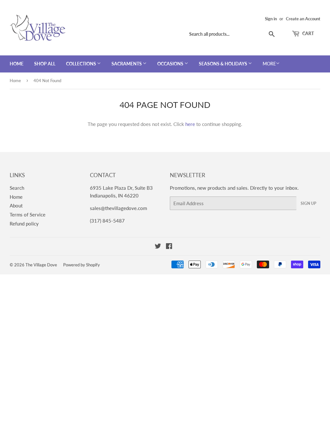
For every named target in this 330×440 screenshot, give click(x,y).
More (269, 63)
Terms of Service (27, 214)
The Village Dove (41, 264)
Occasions (170, 63)
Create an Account (303, 18)
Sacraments (127, 63)
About (16, 205)
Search (17, 188)
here (190, 124)
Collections (81, 63)
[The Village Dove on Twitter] (158, 247)
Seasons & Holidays (223, 63)
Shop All (44, 63)
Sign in (271, 18)
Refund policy (24, 223)
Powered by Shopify (81, 264)
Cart (307, 33)
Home (17, 63)
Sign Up (308, 203)
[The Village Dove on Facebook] (169, 247)
